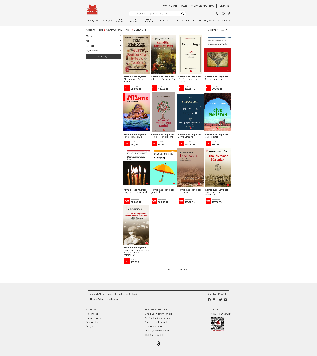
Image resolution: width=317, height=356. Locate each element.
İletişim (90, 326)
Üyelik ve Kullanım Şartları (158, 314)
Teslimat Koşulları (154, 335)
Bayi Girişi (224, 6)
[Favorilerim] (223, 13)
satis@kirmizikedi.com (105, 299)
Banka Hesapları (94, 318)
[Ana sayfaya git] (92, 9)
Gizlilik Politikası (153, 326)
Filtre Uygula (103, 56)
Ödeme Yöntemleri (95, 322)
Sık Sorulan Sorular (221, 314)
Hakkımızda (92, 314)
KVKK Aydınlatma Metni (157, 331)
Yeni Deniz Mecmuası (177, 6)
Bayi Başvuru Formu (204, 6)
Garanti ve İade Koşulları (157, 322)
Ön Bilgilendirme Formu (157, 318)
